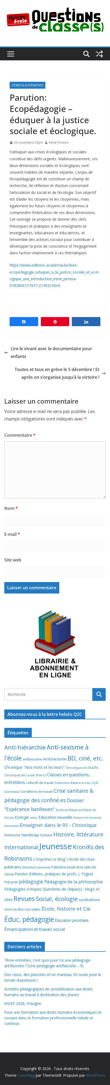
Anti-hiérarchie (25, 747)
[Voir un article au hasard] (99, 54)
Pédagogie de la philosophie (73, 882)
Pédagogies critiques (23, 889)
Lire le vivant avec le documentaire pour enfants (51, 352)
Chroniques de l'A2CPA (82, 768)
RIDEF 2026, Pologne (22, 1003)
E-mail (12, 534)
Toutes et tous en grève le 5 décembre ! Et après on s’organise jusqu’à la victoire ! (57, 373)
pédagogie (31, 881)
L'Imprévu (42, 859)
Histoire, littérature (78, 834)
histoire (46, 835)
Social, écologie (57, 899)
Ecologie (22, 817)
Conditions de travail (36, 791)
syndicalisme (89, 899)
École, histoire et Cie (66, 908)
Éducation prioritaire (72, 920)
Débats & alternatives (27, 85)
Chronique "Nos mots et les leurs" (34, 767)
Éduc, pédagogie (29, 919)
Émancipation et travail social (34, 929)
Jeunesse (55, 846)
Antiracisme (54, 759)
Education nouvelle (55, 817)
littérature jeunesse (36, 867)
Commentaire (20, 435)
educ (33, 817)
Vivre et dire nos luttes (22, 909)
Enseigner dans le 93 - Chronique (58, 825)
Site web (12, 560)
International (21, 847)
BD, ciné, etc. (85, 758)
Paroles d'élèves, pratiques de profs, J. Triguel (54, 873)
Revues (24, 898)
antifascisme (32, 759)
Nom (11, 508)
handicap (30, 834)
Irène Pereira (58, 142)
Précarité (11, 882)
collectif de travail (39, 782)
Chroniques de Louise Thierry (25, 775)
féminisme (12, 835)
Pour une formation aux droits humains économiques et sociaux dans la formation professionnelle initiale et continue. (52, 1018)
